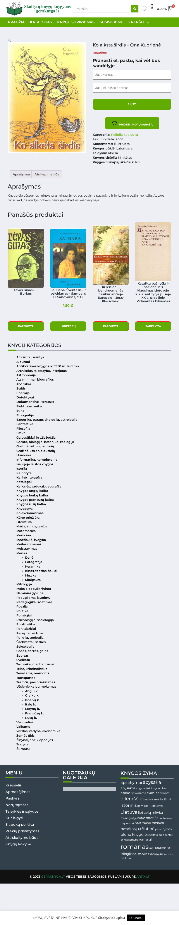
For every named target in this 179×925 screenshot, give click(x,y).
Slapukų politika (19, 824)
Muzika (30, 575)
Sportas (22, 655)
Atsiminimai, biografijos (35, 379)
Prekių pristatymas (22, 831)
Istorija (21, 468)
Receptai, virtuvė (29, 633)
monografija (128, 818)
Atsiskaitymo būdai (22, 838)
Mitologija (24, 584)
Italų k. (30, 704)
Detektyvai (25, 397)
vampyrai (156, 854)
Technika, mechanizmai (35, 664)
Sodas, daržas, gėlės (32, 651)
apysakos (127, 788)
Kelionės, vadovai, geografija (39, 486)
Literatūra (24, 522)
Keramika (32, 566)
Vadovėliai (24, 722)
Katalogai (24, 482)
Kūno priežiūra (28, 517)
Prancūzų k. (34, 713)
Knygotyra (24, 508)
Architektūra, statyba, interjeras (41, 370)
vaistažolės (141, 854)
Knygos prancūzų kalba (35, 499)
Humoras (23, 455)
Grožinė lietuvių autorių (35, 446)
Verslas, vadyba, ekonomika (38, 731)
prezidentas (165, 834)
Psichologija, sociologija (35, 620)
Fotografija (33, 562)
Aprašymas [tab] (21, 174)
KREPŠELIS (138, 22)
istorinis (128, 805)
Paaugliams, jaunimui (33, 597)
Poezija (22, 606)
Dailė (29, 557)
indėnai (165, 799)
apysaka (152, 782)
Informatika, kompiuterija (36, 459)
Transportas (25, 678)
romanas (134, 846)
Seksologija (25, 646)
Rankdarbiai (26, 628)
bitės (163, 788)
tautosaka (162, 848)
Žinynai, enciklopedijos (34, 740)
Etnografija (25, 415)
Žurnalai (23, 749)
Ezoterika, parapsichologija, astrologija (46, 419)
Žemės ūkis (25, 735)
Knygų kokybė (18, 844)
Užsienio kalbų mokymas (36, 686)
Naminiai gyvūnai (30, 593)
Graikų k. (32, 695)
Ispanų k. (32, 700)
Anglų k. (31, 691)
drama (141, 793)
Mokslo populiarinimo (33, 588)
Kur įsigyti (14, 818)
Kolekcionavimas (29, 513)
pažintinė (145, 828)
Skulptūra (33, 580)
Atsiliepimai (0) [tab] (46, 174)
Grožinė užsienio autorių (35, 451)
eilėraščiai (132, 799)
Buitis (21, 388)
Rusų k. (31, 717)
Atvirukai (23, 384)
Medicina (23, 535)
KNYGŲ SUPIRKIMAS (76, 22)
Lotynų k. (32, 708)
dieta (134, 793)
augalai (140, 788)
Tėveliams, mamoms (32, 673)
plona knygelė (133, 834)
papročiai (127, 823)
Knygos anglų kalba (32, 491)
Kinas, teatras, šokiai (41, 571)
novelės (152, 818)
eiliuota (164, 793)
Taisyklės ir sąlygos (21, 811)
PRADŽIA (16, 22)
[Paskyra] (152, 6)
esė (156, 799)
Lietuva (128, 812)
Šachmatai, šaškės (31, 642)
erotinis (149, 799)
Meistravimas (26, 548)
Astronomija (26, 375)
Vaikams (23, 726)
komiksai (143, 805)
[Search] (134, 8)
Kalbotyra (24, 473)
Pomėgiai (24, 615)
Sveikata (23, 660)
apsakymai (131, 782)
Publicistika (25, 624)
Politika (22, 611)
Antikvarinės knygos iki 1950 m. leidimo (47, 366)
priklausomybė (129, 839)
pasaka (158, 823)
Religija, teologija (124, 135)
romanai (145, 839)
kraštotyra (157, 805)
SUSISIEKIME (111, 22)
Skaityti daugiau (111, 918)
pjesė (158, 829)
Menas (21, 553)
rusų (151, 848)
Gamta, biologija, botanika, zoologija (45, 442)
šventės (168, 854)
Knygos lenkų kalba (32, 495)
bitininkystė (153, 788)
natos (141, 818)
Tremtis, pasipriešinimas (35, 682)
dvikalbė (153, 793)
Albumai (23, 362)
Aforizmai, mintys (30, 357)
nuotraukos (165, 818)
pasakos (128, 829)
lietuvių (144, 812)
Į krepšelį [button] (68, 326)
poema (152, 834)
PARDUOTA (26, 326)
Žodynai (22, 744)
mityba (157, 812)
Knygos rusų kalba (31, 504)
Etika (20, 410)
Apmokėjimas (17, 792)
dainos (125, 793)
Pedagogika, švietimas (34, 602)
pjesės (167, 829)
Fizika (21, 433)
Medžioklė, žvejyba (31, 540)
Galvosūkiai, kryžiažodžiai (36, 437)
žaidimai (125, 858)
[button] (9, 40)
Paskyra (12, 798)
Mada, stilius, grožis (31, 526)
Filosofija (23, 428)
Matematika (26, 531)
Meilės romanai (28, 544)
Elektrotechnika (29, 406)
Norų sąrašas (16, 805)
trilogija (126, 854)
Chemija (23, 393)
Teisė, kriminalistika (32, 669)
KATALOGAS (41, 22)
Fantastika (24, 424)
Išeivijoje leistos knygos (34, 464)
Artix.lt (143, 877)
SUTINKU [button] (135, 918)
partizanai (143, 823)
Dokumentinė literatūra (35, 401)
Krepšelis (13, 785)
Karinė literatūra (29, 477)
